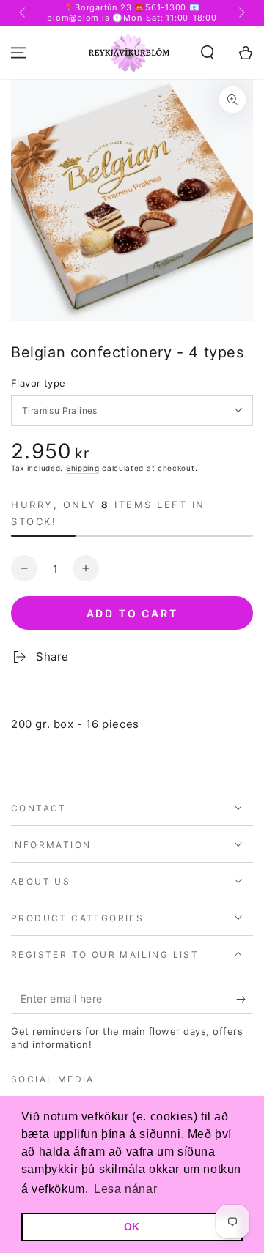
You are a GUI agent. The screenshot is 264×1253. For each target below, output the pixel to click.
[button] (207, 52)
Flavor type (38, 383)
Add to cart (132, 613)
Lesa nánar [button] (125, 1189)
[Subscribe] (244, 999)
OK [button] (132, 1226)
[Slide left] (23, 13)
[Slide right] (240, 13)
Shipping (83, 468)
